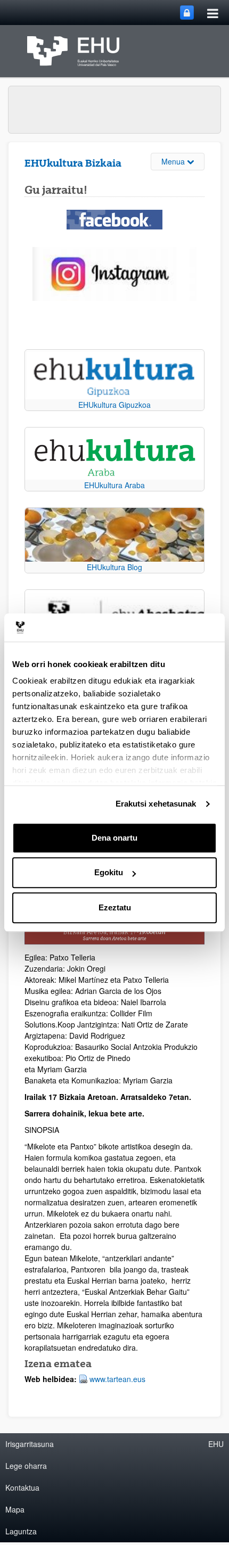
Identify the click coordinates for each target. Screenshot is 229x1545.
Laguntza (21, 1531)
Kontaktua (22, 1487)
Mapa (14, 1509)
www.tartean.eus (117, 1379)
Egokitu (108, 872)
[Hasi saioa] (187, 12)
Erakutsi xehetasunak (156, 803)
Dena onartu (114, 837)
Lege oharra (26, 1465)
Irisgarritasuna (29, 1444)
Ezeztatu (115, 907)
